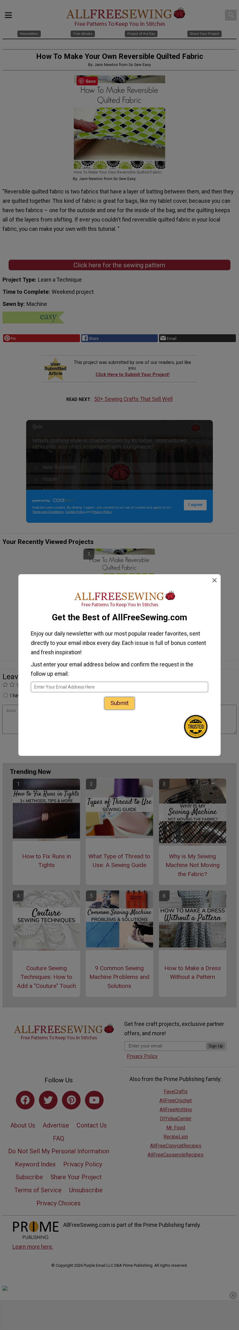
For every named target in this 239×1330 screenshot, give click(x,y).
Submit (119, 703)
